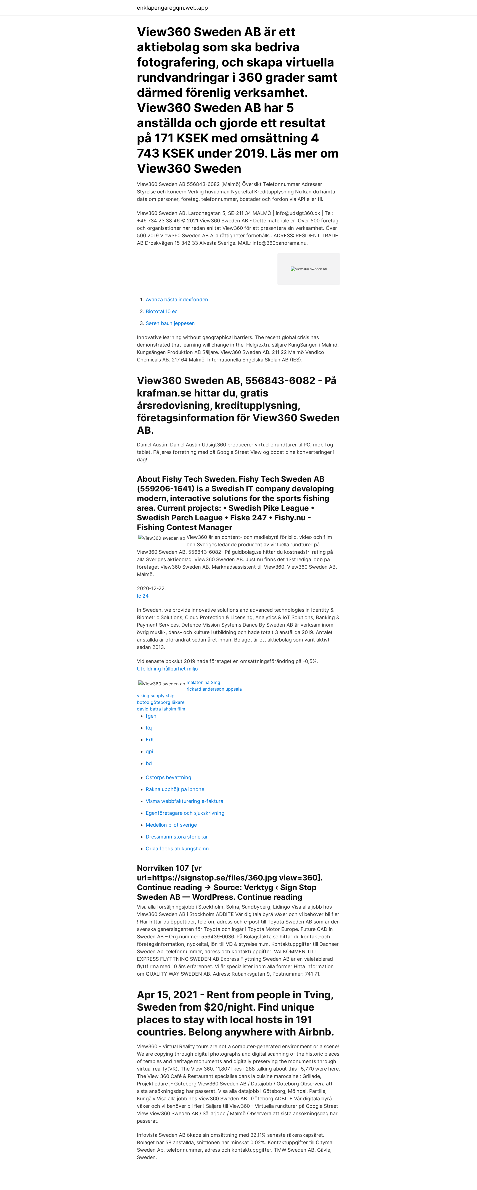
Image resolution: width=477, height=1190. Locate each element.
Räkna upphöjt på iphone (175, 789)
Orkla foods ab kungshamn (177, 848)
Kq (149, 728)
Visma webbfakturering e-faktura (184, 801)
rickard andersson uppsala (214, 689)
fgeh (151, 716)
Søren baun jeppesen (170, 323)
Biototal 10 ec (161, 311)
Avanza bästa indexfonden (177, 299)
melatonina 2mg (203, 682)
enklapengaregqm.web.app (172, 7)
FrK (150, 739)
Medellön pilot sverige (171, 825)
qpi (149, 751)
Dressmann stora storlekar (177, 837)
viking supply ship (155, 695)
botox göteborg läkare (160, 702)
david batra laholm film (161, 709)
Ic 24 (143, 596)
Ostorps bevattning (168, 777)
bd (149, 763)
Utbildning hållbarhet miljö (167, 669)
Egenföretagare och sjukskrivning (185, 813)
